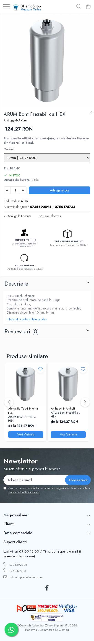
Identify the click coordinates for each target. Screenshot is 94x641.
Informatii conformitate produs (27, 319)
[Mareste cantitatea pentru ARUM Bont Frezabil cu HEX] (23, 190)
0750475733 (17, 571)
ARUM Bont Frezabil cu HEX (22, 419)
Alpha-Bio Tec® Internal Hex (23, 410)
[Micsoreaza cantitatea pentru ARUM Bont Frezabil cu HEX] (7, 190)
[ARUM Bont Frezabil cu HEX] (47, 60)
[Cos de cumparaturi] (88, 7)
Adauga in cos (59, 190)
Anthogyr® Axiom (15, 120)
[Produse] (6, 7)
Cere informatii (52, 216)
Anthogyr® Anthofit (63, 408)
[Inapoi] (90, 113)
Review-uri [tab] (22, 331)
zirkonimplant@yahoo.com (25, 577)
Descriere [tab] (16, 283)
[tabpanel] (47, 60)
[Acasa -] (27, 6)
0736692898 (17, 565)
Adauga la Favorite (19, 216)
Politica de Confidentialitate (23, 492)
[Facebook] (47, 588)
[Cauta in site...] (78, 7)
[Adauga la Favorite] (40, 369)
